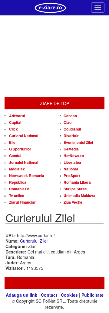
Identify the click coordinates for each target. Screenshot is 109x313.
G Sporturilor (20, 149)
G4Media (71, 149)
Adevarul (17, 115)
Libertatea (72, 162)
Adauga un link (21, 295)
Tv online (16, 195)
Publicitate (92, 295)
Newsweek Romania (26, 175)
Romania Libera (77, 182)
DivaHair (71, 135)
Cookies (69, 295)
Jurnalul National (23, 162)
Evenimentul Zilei (78, 142)
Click (13, 129)
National (71, 169)
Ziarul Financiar (22, 202)
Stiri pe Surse (75, 189)
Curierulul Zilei (34, 241)
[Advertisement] (54, 56)
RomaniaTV (19, 189)
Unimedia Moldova (79, 195)
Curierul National (23, 135)
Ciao (67, 122)
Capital (15, 122)
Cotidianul (72, 129)
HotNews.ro (74, 155)
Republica (17, 182)
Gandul (15, 155)
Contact (49, 295)
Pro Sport (72, 175)
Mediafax (17, 169)
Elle (12, 142)
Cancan (70, 115)
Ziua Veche (73, 202)
